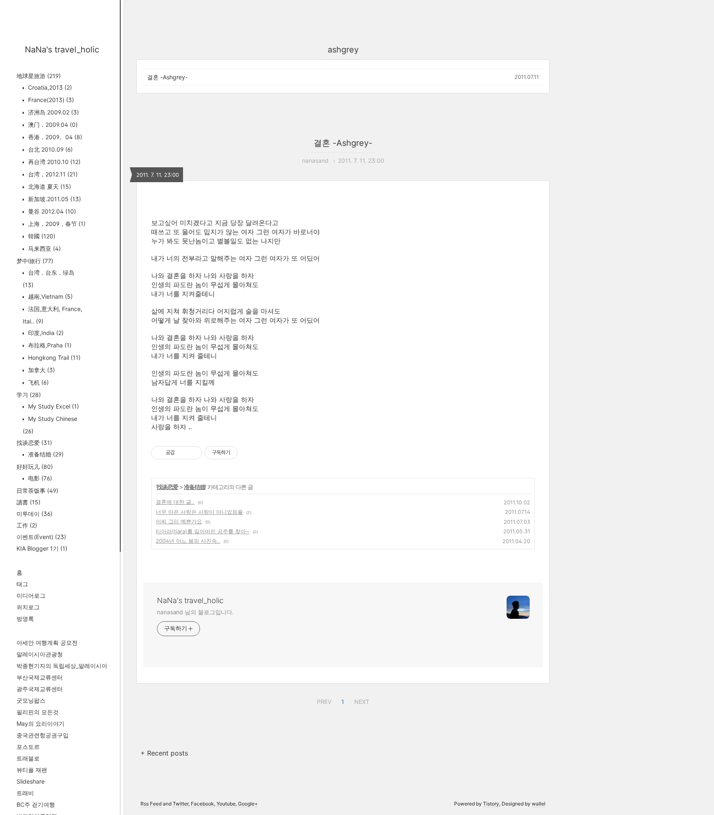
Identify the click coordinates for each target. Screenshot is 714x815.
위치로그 (28, 607)
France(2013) (50, 99)
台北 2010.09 (49, 149)
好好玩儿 (35, 466)
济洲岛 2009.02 (52, 112)
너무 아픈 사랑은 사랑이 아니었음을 (199, 511)
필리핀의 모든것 (38, 711)
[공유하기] (182, 453)
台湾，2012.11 (52, 174)
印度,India (45, 332)
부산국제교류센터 (40, 677)
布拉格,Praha (48, 345)
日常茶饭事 (37, 490)
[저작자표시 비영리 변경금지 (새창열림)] (249, 452)
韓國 (40, 236)
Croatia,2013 (49, 87)
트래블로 (28, 758)
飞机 (37, 382)
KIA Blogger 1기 (42, 548)
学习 (29, 394)
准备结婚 (45, 454)
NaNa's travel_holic (62, 50)
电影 (39, 478)
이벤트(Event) (41, 536)
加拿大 (40, 369)
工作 (27, 525)
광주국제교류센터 (40, 688)
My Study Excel (52, 406)
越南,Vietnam (49, 296)
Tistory (491, 804)
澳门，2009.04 (52, 124)
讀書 (28, 502)
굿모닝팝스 (31, 700)
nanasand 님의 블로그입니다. (195, 611)
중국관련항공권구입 (43, 735)
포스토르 (28, 746)
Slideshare (31, 781)
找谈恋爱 (34, 442)
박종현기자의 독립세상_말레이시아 (62, 665)
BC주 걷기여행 (36, 804)
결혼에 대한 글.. (175, 502)
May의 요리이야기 (40, 723)
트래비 (25, 792)
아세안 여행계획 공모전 (47, 642)
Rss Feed (151, 804)
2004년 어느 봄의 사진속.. (188, 540)
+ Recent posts (164, 753)
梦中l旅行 (35, 260)
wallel (538, 804)
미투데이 (34, 513)
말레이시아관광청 (40, 654)
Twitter (180, 804)
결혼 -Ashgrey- (167, 77)
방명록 (25, 618)
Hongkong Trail (53, 357)
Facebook (202, 804)
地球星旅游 (39, 75)
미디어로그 (31, 595)
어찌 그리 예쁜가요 (179, 521)
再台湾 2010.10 (53, 161)
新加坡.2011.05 (53, 198)
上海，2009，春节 (56, 223)
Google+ (248, 804)
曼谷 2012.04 (51, 211)
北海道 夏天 (48, 186)
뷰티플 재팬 (32, 769)
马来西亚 (43, 248)
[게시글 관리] (193, 453)
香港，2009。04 (54, 136)
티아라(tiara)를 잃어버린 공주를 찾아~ (203, 531)
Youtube (226, 804)
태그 (22, 583)
